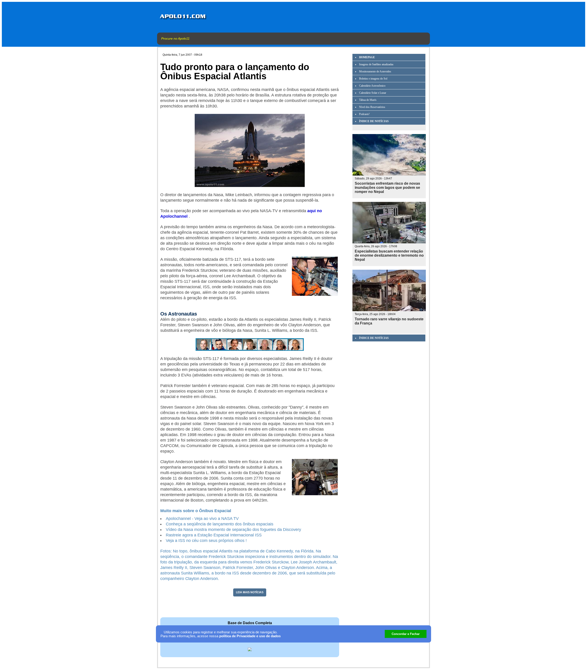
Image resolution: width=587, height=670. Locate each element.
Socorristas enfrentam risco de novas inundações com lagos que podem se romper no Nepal (387, 187)
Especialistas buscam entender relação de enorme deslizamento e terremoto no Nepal (389, 255)
